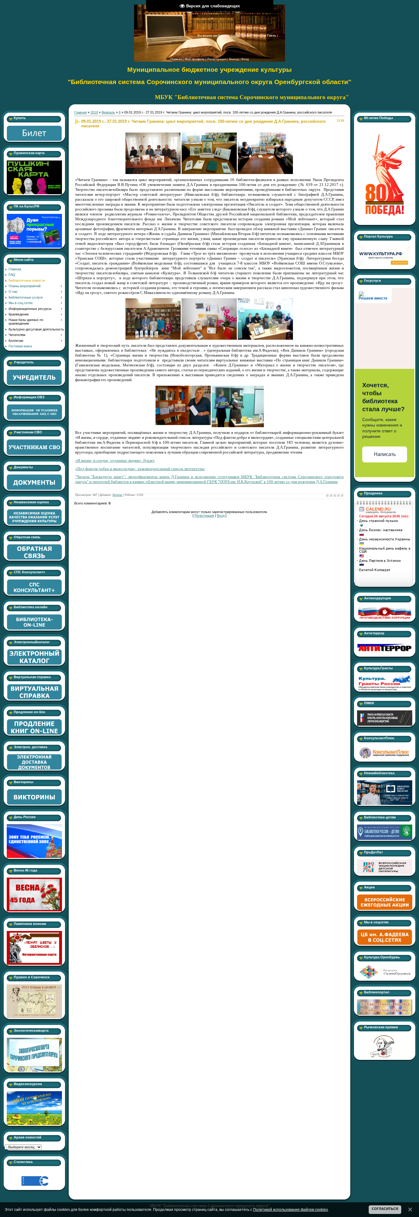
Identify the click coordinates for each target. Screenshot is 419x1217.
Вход (245, 59)
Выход (234, 59)
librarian (117, 494)
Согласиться (385, 1209)
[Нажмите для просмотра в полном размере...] (153, 134)
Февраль (108, 112)
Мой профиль (195, 59)
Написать (385, 454)
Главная (176, 59)
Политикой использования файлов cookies (290, 1209)
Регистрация (216, 59)
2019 (94, 112)
